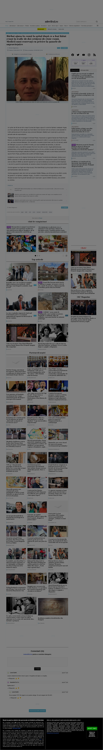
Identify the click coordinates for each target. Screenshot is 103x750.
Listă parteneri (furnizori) (53, 733)
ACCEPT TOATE (92, 728)
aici (40, 739)
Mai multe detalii (16, 728)
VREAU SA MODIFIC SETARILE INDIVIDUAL (92, 734)
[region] (51, 734)
